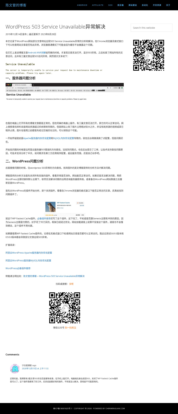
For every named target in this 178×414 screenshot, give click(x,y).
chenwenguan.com (115, 408)
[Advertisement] (151, 121)
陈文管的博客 (16, 5)
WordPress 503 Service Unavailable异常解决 (62, 276)
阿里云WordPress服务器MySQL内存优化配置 (28, 260)
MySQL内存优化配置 (63, 138)
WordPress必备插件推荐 (18, 268)
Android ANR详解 (37, 52)
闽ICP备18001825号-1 (62, 408)
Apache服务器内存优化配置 (37, 138)
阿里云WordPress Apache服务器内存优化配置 (29, 252)
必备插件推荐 (44, 218)
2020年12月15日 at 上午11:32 (35, 368)
